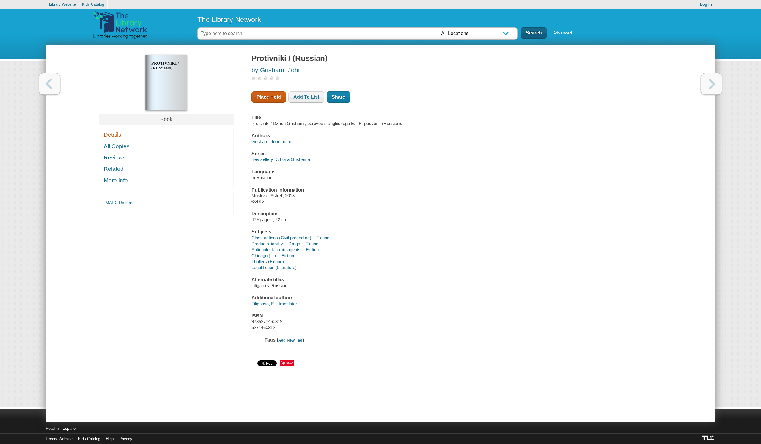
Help (110, 439)
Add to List (306, 96)
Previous (49, 84)
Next (711, 84)
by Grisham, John (276, 70)
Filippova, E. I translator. (274, 303)
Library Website (62, 4)
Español (69, 428)
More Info (116, 180)
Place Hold (269, 96)
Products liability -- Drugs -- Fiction (284, 243)
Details (112, 135)
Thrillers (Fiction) (267, 261)
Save (289, 363)
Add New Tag (290, 340)
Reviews (115, 157)
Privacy (125, 439)
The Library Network (229, 19)
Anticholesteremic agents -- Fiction (285, 249)
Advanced (562, 33)
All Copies (117, 146)
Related (114, 169)
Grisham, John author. (273, 141)
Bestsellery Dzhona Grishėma (280, 159)
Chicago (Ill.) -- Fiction (272, 255)
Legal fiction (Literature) (274, 267)
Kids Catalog (93, 4)
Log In (706, 4)
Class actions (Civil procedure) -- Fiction (290, 237)
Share (338, 96)
